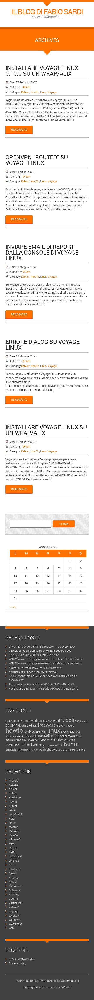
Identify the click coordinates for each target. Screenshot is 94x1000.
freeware (47, 725)
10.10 (16, 721)
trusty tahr (54, 745)
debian (11, 725)
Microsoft (15, 839)
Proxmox (14, 869)
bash (78, 721)
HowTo (35, 92)
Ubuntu (13, 899)
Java (12, 810)
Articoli (13, 789)
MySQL (13, 848)
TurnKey (14, 894)
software (33, 744)
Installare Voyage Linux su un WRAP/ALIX (46, 430)
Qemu (12, 873)
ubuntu (70, 744)
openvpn (10, 739)
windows (48, 749)
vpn (36, 750)
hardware (69, 725)
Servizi (13, 882)
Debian (25, 92)
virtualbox (13, 749)
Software (14, 890)
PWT (41, 981)
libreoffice (41, 731)
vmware (27, 749)
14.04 (22, 721)
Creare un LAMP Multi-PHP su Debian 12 (34, 655)
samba (71, 739)
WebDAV (14, 915)
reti (54, 739)
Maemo (13, 827)
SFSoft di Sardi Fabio (22, 959)
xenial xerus (78, 750)
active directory (36, 721)
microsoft (42, 735)
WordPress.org (70, 981)
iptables (29, 731)
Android (13, 780)
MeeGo (13, 835)
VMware (14, 907)
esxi (35, 725)
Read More (19, 130)
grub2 (59, 725)
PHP (11, 865)
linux (54, 730)
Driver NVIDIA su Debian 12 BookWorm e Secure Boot (42, 646)
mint (55, 735)
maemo (9, 736)
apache (52, 721)
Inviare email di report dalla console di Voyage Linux (41, 252)
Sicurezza (15, 886)
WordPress (15, 924)
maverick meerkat (24, 736)
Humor (13, 806)
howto (14, 730)
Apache (13, 785)
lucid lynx (74, 731)
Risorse (13, 877)
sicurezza (14, 744)
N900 (12, 852)
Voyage (52, 92)
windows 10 (64, 750)
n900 (78, 736)
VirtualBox (15, 903)
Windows (14, 920)
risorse (62, 739)
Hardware (15, 797)
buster (85, 721)
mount (63, 736)
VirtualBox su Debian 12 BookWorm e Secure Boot (40, 651)
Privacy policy (17, 963)
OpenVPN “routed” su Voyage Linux (36, 160)
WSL (11, 928)
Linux (43, 92)
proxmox (31, 739)
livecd (64, 732)
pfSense (14, 860)
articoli (65, 719)
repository (46, 739)
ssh (45, 745)
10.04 (8, 721)
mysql (71, 736)
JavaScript (15, 814)
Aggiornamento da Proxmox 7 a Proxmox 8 (35, 668)
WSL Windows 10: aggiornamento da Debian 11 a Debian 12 (45, 659)
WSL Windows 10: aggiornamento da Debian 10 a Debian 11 (45, 663)
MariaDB (14, 831)
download (25, 725)
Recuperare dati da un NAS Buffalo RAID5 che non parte (43, 688)
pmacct (19, 739)
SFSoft (26, 87)
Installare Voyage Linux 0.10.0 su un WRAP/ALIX (41, 70)
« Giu (13, 607)
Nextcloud (15, 856)
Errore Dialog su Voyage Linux (42, 344)
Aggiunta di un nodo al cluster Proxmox (33, 672)
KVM (12, 818)
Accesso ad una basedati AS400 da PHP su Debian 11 (42, 684)
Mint (11, 844)
